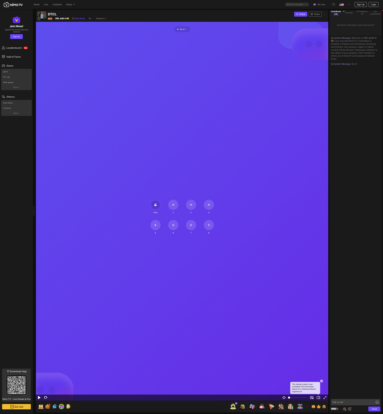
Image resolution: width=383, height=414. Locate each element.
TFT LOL (6, 77)
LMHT (5, 72)
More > (16, 87)
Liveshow (7, 108)
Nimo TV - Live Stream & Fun (16, 385)
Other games (8, 82)
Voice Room (8, 103)
